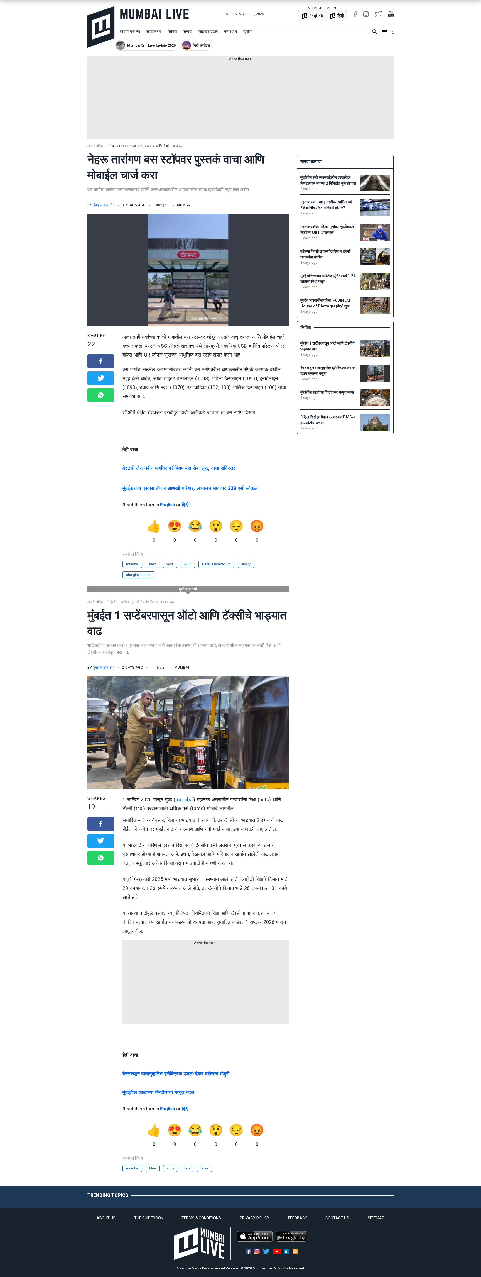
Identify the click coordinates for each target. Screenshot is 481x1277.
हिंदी (185, 504)
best (152, 564)
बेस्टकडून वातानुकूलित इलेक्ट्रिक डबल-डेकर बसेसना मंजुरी (175, 1073)
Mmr (152, 1168)
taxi (187, 1168)
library (246, 564)
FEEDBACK (297, 1218)
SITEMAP (376, 1218)
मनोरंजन (230, 31)
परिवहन (100, 146)
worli (170, 564)
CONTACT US (337, 1218)
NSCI (188, 564)
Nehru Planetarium (216, 564)
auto (170, 1168)
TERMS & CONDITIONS (201, 1218)
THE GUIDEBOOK (148, 1218)
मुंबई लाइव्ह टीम (104, 205)
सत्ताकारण (153, 31)
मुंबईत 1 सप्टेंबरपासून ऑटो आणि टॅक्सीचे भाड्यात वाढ (142, 602)
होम (89, 146)
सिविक (172, 31)
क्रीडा (248, 31)
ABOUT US (106, 1218)
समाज (187, 31)
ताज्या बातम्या (130, 31)
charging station (138, 575)
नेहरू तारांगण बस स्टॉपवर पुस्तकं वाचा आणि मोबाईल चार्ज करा (146, 146)
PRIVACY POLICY (254, 1218)
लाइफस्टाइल (208, 31)
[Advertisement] (240, 100)
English (167, 504)
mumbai (132, 564)
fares (204, 1168)
